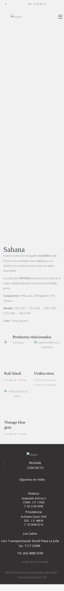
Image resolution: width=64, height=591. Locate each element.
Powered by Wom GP (32, 577)
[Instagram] (32, 485)
